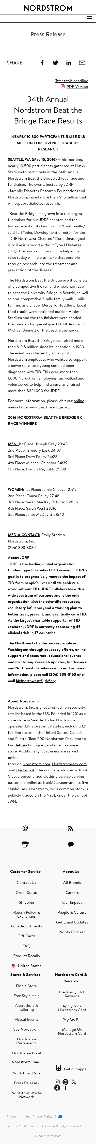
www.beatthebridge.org (49, 407)
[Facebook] (42, 63)
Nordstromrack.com (69, 763)
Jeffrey (21, 745)
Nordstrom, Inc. (25, 1061)
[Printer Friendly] (25, 844)
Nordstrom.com (36, 763)
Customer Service (25, 871)
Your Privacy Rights (39, 1116)
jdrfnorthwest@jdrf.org (36, 680)
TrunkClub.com (55, 782)
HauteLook (25, 770)
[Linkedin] (69, 63)
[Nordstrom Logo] (48, 7)
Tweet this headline (71, 80)
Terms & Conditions (19, 1126)
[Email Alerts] (25, 828)
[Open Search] (89, 18)
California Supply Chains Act (61, 1126)
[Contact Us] (71, 844)
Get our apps (75, 1068)
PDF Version (77, 86)
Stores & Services (25, 974)
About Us (71, 871)
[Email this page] (82, 63)
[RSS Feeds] (71, 828)
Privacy (11, 1116)
